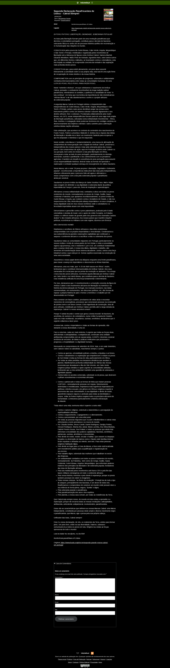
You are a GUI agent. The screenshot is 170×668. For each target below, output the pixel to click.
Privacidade (94, 662)
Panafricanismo (65, 20)
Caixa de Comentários (63, 563)
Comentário (59, 577)
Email (56, 602)
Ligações (109, 659)
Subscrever (96, 659)
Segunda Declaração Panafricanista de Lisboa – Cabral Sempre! (74, 12)
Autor (56, 24)
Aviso (100, 662)
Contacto (75, 662)
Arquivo (103, 659)
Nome (57, 595)
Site (56, 609)
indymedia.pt (85, 653)
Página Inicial (62, 659)
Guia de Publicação (79, 659)
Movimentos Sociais (64, 18)
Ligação (56, 28)
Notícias (88, 659)
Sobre (70, 662)
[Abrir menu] (92, 2)
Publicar (69, 659)
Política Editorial (84, 662)
